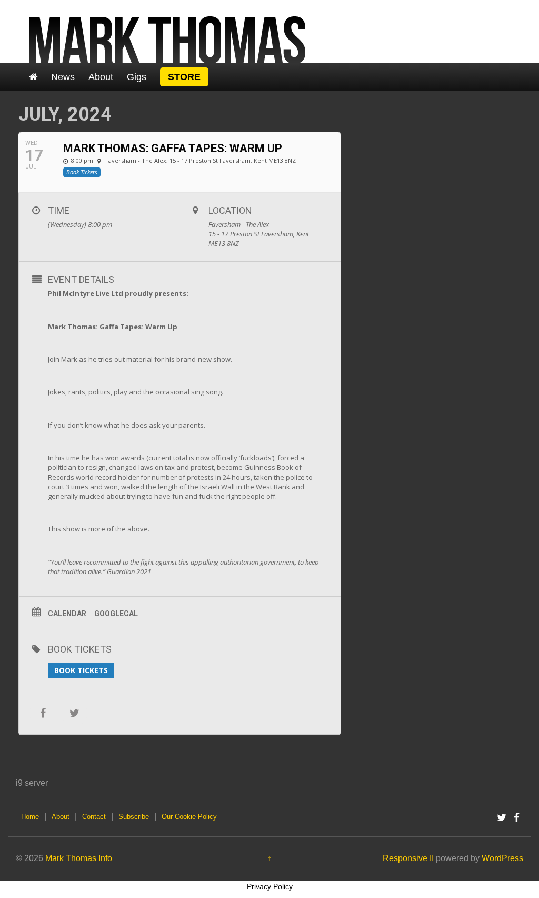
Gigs (136, 77)
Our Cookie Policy (189, 817)
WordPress (502, 858)
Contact (94, 817)
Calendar (67, 613)
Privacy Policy (270, 886)
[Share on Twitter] (74, 713)
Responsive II (408, 858)
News (63, 77)
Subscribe (133, 817)
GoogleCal (116, 613)
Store (184, 77)
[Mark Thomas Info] (168, 30)
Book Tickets (81, 670)
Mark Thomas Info (78, 858)
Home (30, 817)
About (100, 77)
